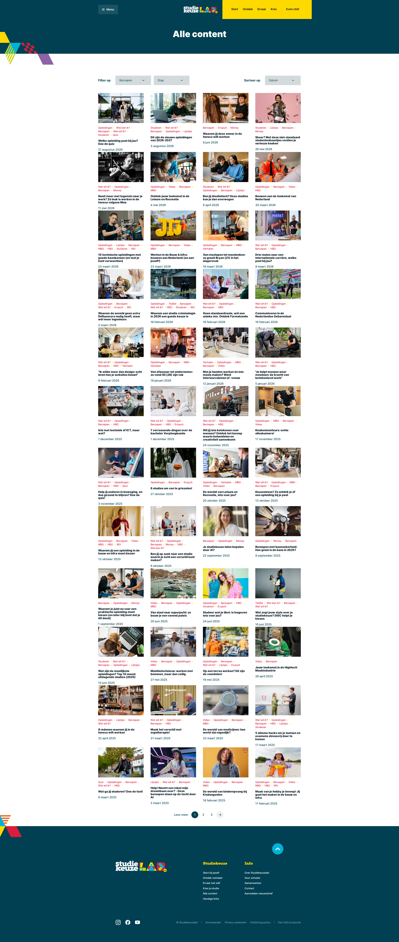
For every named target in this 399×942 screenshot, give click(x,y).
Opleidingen (105, 128)
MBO (153, 190)
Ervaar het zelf (211, 883)
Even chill (292, 9)
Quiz (115, 135)
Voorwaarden (213, 922)
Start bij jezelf (211, 872)
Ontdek (248, 9)
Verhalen (208, 249)
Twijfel (172, 304)
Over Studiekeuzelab (257, 872)
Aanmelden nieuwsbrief (259, 893)
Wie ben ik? (123, 128)
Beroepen (125, 80)
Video (172, 187)
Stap (161, 80)
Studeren (103, 135)
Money (235, 128)
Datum (273, 80)
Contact (249, 888)
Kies (274, 9)
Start (234, 9)
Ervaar (261, 9)
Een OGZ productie (289, 922)
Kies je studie (211, 888)
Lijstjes (188, 131)
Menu (110, 9)
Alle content (210, 893)
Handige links (211, 898)
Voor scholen (252, 877)
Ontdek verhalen (213, 877)
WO (133, 249)
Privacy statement (235, 922)
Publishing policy (260, 922)
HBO (258, 190)
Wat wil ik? (119, 131)
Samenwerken (253, 883)
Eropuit (222, 128)
